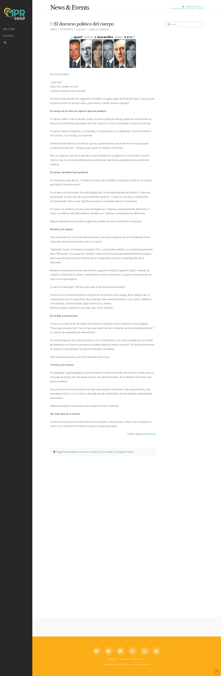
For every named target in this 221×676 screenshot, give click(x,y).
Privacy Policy (137, 659)
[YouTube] (133, 651)
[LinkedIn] (121, 651)
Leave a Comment (99, 29)
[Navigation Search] (16, 43)
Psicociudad (105, 452)
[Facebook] (97, 651)
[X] (109, 651)
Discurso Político (88, 452)
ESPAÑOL (112, 659)
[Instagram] (145, 651)
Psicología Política (124, 452)
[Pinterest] (156, 651)
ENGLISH (123, 659)
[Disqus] (103, 493)
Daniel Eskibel (61, 74)
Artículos (81, 29)
